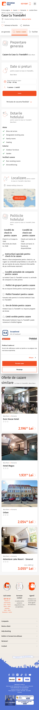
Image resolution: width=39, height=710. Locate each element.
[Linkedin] (17, 675)
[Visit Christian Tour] (8, 3)
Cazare (15, 10)
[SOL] (25, 702)
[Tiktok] (21, 675)
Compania (4, 621)
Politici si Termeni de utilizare (11, 636)
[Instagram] (13, 675)
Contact (4, 646)
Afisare (31, 357)
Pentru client (5, 626)
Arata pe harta (26, 19)
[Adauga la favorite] (4, 389)
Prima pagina (5, 10)
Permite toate (19, 363)
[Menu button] (35, 4)
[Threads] (26, 675)
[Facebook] (9, 675)
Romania (23, 10)
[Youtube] (30, 675)
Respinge (20, 369)
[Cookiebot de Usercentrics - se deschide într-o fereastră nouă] (29, 339)
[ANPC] (10, 700)
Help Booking (6, 631)
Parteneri (4, 641)
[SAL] (25, 697)
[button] (25, 25)
